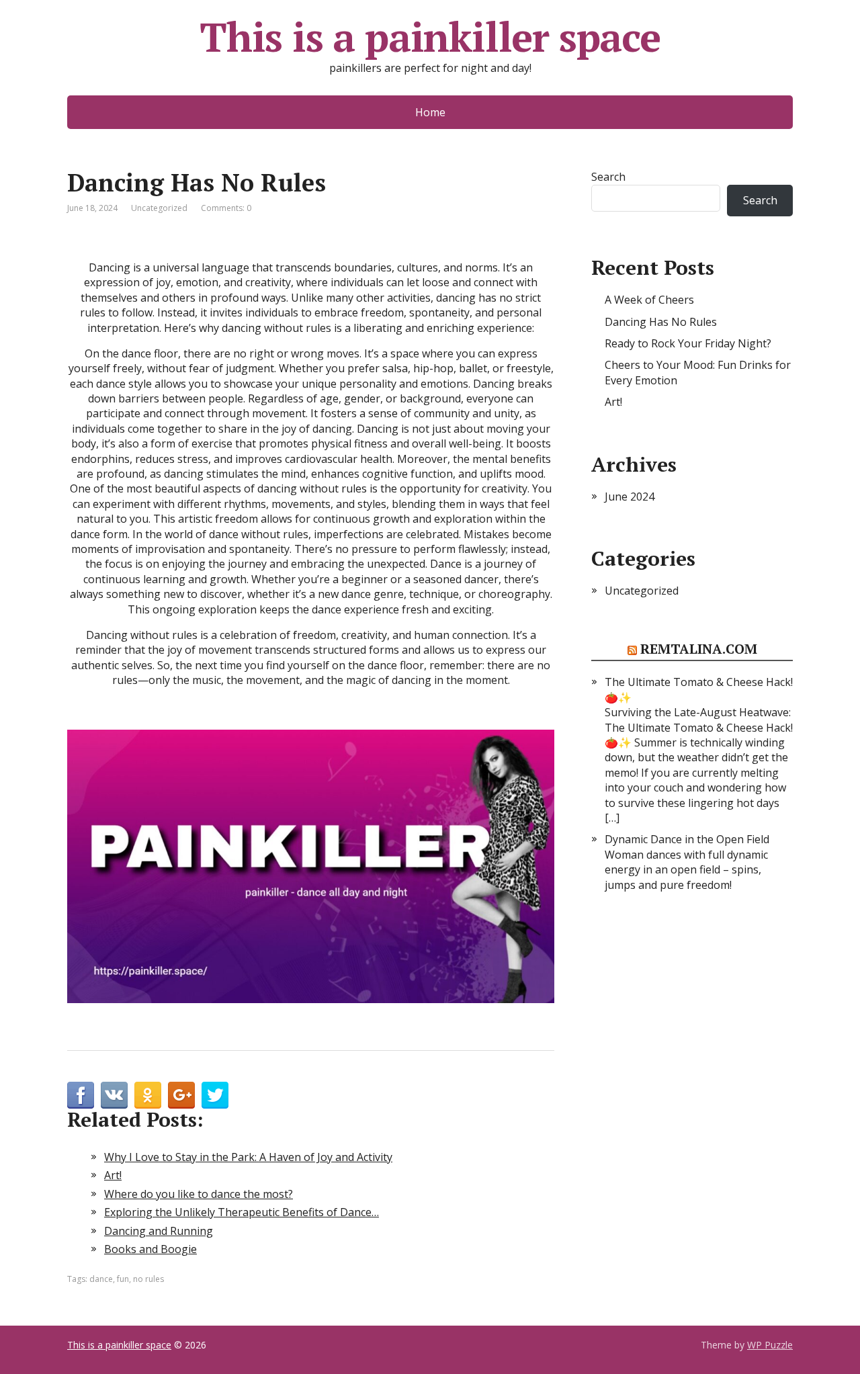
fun (123, 1279)
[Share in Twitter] (215, 1095)
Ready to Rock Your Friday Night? (688, 343)
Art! (613, 401)
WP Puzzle (770, 1344)
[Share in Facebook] (80, 1095)
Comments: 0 (226, 208)
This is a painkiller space (430, 37)
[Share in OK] (147, 1095)
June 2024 (629, 496)
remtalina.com (698, 649)
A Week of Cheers (649, 299)
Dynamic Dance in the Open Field (687, 839)
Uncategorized (159, 208)
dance (101, 1279)
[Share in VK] (114, 1095)
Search (608, 176)
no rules (148, 1279)
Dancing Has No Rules (661, 321)
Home (430, 112)
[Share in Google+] (181, 1095)
